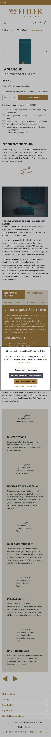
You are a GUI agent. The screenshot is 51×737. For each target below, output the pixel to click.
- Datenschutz (31, 386)
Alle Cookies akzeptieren (26, 381)
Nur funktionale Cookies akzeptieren (26, 375)
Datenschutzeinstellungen (26, 370)
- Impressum (19, 386)
